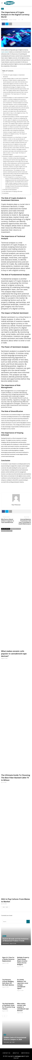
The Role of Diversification (10, 189)
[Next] (6, 1016)
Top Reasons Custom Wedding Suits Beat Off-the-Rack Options (8, 982)
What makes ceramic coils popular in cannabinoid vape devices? (14, 653)
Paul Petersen (4, 19)
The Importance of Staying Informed (12, 191)
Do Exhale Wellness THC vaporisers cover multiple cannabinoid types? (22, 984)
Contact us (6, 1053)
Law (5, 1034)
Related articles (6, 528)
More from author (15, 528)
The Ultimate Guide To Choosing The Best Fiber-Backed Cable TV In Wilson (15, 777)
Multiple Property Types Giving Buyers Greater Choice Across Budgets (23, 961)
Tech (2, 8)
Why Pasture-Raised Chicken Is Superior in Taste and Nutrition (7, 520)
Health (4, 935)
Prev (4, 907)
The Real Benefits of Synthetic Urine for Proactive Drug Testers (8, 1006)
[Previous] (3, 1016)
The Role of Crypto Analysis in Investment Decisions (14, 75)
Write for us (25, 1053)
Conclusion (6, 193)
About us (16, 1053)
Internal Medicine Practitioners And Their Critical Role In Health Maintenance (25, 521)
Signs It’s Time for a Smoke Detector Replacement (8, 959)
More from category (7, 530)
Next (7, 907)
